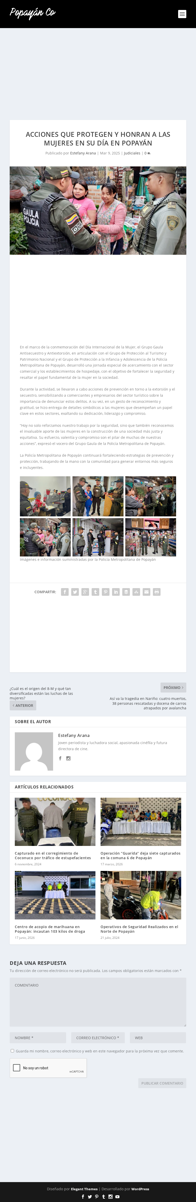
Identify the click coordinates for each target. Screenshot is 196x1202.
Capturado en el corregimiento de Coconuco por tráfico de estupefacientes (53, 855)
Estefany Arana (83, 153)
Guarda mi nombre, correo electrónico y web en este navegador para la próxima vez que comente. (100, 1051)
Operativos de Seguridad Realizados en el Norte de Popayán (139, 929)
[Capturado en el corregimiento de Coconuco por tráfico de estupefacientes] (55, 822)
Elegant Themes (84, 1189)
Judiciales (132, 153)
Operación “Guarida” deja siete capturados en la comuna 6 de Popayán (141, 855)
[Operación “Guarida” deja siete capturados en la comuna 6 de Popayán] (141, 822)
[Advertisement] (98, 74)
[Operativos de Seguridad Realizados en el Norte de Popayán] (141, 895)
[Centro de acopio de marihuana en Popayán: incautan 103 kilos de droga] (55, 895)
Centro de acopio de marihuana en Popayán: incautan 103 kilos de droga (50, 929)
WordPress (140, 1189)
